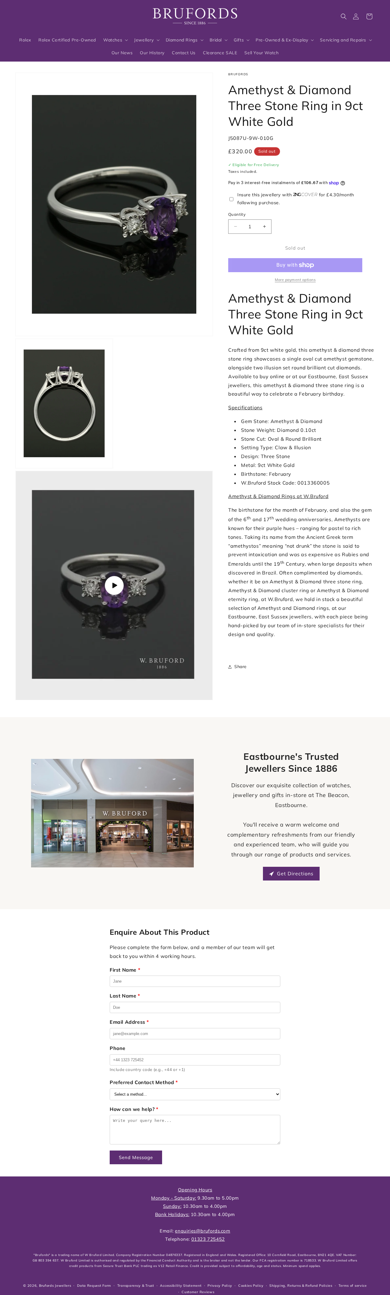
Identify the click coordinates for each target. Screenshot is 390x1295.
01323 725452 (208, 1239)
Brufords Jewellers (55, 1285)
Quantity (237, 214)
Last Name (125, 996)
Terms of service (353, 1285)
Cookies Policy (251, 1285)
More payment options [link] (295, 279)
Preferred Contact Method (144, 1082)
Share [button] (240, 666)
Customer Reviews (198, 1292)
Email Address (129, 1022)
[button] (343, 16)
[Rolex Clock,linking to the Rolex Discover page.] (38, 15)
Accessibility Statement (180, 1285)
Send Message (136, 1157)
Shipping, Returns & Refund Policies (300, 1285)
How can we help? (134, 1109)
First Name (125, 970)
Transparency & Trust (135, 1285)
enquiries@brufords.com (202, 1231)
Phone (118, 1048)
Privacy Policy (219, 1285)
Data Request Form (94, 1285)
